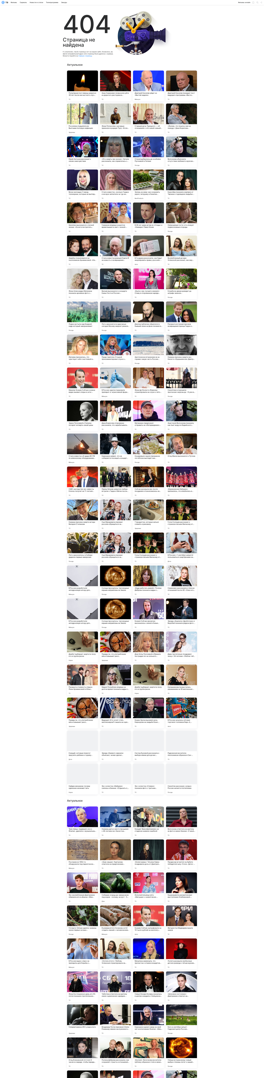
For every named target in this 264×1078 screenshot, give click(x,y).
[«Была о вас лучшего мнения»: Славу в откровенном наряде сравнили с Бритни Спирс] (148, 284)
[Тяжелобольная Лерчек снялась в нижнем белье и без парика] (82, 812)
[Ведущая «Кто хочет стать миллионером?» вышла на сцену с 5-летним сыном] (115, 713)
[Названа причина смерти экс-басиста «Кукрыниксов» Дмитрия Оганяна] (181, 350)
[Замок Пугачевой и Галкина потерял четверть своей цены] (82, 416)
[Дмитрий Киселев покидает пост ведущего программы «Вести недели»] (181, 86)
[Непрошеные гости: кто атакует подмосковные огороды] (181, 218)
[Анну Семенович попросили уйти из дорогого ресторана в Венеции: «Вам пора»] (115, 86)
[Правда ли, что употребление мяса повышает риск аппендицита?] (115, 647)
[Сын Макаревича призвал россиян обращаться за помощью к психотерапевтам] (115, 515)
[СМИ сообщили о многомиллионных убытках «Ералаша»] (115, 845)
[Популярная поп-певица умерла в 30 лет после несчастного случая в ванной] (82, 86)
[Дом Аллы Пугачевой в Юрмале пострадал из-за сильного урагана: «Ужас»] (148, 647)
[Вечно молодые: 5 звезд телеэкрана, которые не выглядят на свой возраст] (82, 185)
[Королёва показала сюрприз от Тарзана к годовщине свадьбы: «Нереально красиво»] (181, 185)
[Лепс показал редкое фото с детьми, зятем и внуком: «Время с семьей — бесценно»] (82, 845)
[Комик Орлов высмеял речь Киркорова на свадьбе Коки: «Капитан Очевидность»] (148, 713)
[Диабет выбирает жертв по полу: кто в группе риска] (82, 647)
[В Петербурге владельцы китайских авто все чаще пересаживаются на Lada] (181, 812)
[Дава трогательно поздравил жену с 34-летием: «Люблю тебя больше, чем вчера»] (181, 647)
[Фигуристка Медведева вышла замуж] (181, 1052)
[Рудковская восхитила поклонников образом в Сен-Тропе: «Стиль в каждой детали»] (181, 746)
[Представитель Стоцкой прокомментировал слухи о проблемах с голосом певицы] (115, 350)
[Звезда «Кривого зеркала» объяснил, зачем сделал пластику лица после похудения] (115, 746)
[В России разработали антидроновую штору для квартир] (82, 581)
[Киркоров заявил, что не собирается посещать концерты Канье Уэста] (115, 449)
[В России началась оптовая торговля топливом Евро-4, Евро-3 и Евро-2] (181, 713)
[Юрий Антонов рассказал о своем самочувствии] (82, 152)
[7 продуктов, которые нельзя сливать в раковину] (148, 515)
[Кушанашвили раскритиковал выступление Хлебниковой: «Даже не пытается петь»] (181, 1019)
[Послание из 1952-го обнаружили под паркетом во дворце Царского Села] (82, 986)
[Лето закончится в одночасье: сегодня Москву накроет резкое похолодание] (115, 317)
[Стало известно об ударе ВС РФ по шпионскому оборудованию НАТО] (82, 449)
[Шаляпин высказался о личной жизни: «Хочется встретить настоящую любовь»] (82, 218)
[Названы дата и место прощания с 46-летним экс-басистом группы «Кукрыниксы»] (115, 953)
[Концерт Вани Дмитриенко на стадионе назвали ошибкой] (148, 953)
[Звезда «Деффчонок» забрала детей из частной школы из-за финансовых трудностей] (148, 845)
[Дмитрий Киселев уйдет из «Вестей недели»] (148, 86)
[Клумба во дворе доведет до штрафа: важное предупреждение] (181, 284)
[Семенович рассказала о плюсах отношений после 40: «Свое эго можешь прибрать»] (181, 581)
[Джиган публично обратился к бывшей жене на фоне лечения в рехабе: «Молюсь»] (148, 317)
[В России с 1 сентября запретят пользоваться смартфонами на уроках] (181, 548)
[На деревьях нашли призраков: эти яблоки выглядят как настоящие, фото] (148, 449)
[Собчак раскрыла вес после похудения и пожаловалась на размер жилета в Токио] (148, 482)
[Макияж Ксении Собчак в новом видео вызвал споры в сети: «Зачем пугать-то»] (82, 383)
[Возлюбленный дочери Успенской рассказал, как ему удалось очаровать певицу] (181, 251)
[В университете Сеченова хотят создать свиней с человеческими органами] (115, 1052)
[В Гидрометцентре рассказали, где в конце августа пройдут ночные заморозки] (82, 911)
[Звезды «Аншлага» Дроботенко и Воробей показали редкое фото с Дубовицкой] (181, 614)
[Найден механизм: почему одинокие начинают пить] (82, 779)
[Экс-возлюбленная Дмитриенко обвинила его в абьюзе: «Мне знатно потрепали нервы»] (82, 1019)
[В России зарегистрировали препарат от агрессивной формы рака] (115, 383)
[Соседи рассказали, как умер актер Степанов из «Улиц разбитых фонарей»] (115, 911)
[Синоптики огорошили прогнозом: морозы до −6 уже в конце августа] (181, 383)
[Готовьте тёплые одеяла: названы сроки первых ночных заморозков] (82, 1052)
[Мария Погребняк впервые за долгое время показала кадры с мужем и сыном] (115, 680)
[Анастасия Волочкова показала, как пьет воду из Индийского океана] (181, 416)
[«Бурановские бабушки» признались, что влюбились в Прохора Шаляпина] (181, 482)
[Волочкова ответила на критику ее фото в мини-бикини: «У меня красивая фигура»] (181, 953)
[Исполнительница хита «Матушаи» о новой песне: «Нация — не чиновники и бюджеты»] (148, 1019)
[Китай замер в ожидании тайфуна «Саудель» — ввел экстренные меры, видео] (148, 911)
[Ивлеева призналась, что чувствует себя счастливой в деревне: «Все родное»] (82, 350)
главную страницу (85, 56)
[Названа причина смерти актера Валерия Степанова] (82, 515)
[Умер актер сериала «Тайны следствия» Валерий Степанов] (148, 878)
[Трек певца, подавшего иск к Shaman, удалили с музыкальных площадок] (82, 953)
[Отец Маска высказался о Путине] (181, 449)
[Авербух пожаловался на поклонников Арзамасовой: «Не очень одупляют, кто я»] (82, 251)
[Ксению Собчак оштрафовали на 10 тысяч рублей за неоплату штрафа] (148, 1052)
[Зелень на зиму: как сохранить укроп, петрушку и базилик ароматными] (148, 185)
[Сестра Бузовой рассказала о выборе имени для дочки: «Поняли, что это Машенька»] (148, 746)
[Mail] (3, 2)
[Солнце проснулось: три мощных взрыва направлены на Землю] (115, 581)
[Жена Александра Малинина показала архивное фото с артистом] (82, 284)
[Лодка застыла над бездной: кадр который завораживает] (82, 317)
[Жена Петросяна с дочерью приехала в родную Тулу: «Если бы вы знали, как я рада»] (115, 119)
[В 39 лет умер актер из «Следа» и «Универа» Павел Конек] (148, 218)
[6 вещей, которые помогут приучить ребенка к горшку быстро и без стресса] (82, 746)
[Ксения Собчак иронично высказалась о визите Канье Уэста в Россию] (148, 614)
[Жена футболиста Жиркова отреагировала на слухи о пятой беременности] (148, 383)
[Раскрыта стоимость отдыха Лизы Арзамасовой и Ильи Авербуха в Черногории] (82, 680)
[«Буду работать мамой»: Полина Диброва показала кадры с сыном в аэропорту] (148, 581)
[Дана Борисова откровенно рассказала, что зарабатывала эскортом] (115, 416)
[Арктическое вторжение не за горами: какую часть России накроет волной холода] (148, 350)
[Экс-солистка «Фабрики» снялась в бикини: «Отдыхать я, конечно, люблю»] (115, 779)
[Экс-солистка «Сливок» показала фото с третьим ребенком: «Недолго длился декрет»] (148, 779)
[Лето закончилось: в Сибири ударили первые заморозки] (82, 548)
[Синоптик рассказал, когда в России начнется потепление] (181, 779)
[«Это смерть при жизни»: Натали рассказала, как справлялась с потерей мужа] (115, 152)
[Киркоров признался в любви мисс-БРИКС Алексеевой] (148, 812)
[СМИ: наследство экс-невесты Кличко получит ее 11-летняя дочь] (82, 482)
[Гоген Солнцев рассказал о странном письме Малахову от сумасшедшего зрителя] (181, 515)
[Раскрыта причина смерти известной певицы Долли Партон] (181, 878)
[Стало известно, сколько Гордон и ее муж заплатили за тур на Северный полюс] (115, 185)
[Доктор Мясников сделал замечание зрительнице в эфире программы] (181, 911)
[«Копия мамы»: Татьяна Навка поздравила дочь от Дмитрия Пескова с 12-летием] (148, 986)
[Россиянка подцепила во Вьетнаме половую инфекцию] (82, 119)
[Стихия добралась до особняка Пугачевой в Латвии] (148, 152)
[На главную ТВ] (6, 2)
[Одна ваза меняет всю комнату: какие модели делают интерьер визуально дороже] (115, 812)
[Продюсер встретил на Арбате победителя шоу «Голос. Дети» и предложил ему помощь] (181, 986)
